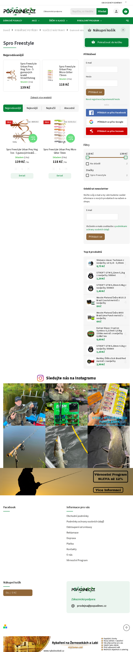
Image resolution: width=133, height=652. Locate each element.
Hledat (102, 11)
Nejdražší (50, 108)
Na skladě (108, 163)
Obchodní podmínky (112, 2)
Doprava (71, 538)
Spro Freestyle (108, 175)
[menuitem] (15, 20)
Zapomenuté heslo (111, 99)
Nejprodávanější (13, 108)
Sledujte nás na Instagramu (71, 378)
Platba (70, 544)
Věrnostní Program (77, 560)
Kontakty (71, 549)
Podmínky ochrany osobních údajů (85, 521)
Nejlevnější (32, 108)
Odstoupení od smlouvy (79, 527)
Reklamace (72, 532)
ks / (11, 593)
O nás (69, 555)
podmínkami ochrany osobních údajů (106, 228)
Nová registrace (94, 99)
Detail (22, 175)
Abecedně (69, 108)
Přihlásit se (95, 92)
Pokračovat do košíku (109, 42)
